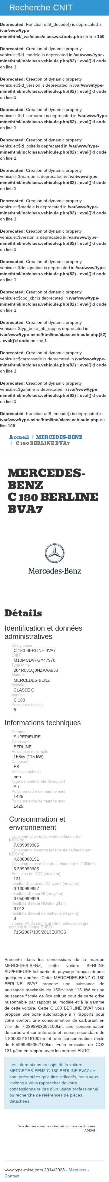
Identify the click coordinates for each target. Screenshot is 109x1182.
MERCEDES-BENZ (59, 437)
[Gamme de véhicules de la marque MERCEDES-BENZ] (54, 559)
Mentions (77, 1169)
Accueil (19, 437)
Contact (12, 1175)
